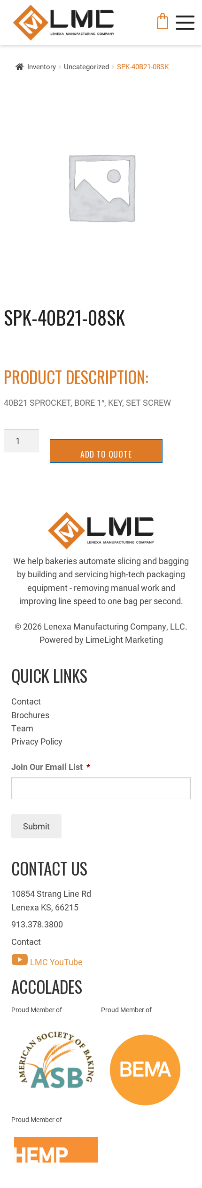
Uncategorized (86, 66)
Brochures (30, 715)
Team (22, 728)
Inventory (41, 66)
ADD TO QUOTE (106, 454)
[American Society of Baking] (56, 1060)
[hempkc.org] (56, 1149)
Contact (26, 701)
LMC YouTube (55, 961)
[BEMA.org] (146, 1070)
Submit (36, 826)
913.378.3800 (37, 924)
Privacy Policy (36, 741)
